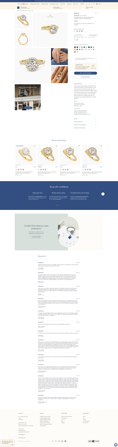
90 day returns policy (57, 199)
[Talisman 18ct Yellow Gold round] (92, 160)
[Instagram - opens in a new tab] (59, 441)
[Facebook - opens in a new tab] (52, 441)
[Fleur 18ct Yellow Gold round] (70, 160)
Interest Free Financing (79, 127)
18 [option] (77, 31)
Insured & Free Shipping (80, 124)
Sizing (75, 118)
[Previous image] (17, 155)
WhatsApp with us (22, 430)
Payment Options (86, 421)
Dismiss (12, 444)
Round (29, 10)
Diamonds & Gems (54, 4)
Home (18, 10)
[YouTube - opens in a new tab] (65, 441)
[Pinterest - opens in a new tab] (55, 441)
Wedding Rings (44, 4)
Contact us (89, 4)
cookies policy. (6, 443)
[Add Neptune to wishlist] (56, 146)
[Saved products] (92, 4)
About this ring (78, 83)
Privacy (84, 416)
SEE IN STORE (28, 107)
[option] (75, 37)
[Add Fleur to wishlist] (79, 146)
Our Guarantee (64, 418)
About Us (75, 4)
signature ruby (39, 196)
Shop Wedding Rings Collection (46, 424)
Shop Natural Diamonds (44, 421)
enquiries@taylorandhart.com (24, 431)
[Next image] (34, 155)
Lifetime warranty (78, 121)
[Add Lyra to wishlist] (34, 146)
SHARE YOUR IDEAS (36, 236)
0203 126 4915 (21, 428)
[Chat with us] (115, 444)
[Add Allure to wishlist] (96, 13)
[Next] (102, 194)
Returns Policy (85, 422)
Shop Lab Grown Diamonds (45, 422)
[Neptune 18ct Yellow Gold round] (48, 160)
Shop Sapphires (43, 425)
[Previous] (15, 194)
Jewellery (62, 4)
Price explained (77, 23)
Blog (62, 421)
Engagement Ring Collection (45, 416)
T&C (84, 418)
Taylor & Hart (22, 4)
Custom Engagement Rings (45, 418)
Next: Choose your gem (85, 73)
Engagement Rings (34, 4)
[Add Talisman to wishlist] (101, 146)
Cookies (84, 419)
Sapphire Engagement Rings (45, 419)
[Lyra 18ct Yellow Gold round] (25, 160)
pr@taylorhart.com (21, 437)
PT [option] (74, 31)
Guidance (69, 4)
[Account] (86, 4)
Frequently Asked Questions (66, 416)
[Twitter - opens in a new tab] (62, 441)
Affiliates (63, 422)
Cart (94, 4)
